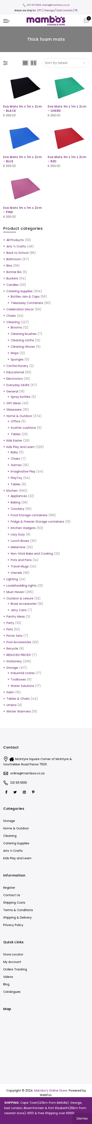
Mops (15, 353)
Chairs (11, 316)
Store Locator (13, 954)
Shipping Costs (14, 902)
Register (9, 888)
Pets (9, 629)
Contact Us (11, 895)
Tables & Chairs (18, 699)
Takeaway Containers (27, 303)
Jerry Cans (19, 610)
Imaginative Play (23, 471)
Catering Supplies (19, 291)
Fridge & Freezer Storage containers (37, 521)
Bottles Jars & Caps (25, 296)
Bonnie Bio (14, 272)
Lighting (12, 579)
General (12, 391)
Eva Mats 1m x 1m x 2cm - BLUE (22, 159)
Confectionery (17, 366)
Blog (6, 984)
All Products (15, 240)
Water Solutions (22, 686)
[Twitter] (15, 792)
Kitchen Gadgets (23, 528)
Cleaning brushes (24, 334)
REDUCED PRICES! (18, 655)
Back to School (17, 253)
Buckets (12, 278)
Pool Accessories (18, 642)
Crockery (17, 509)
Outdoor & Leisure (19, 598)
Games (16, 465)
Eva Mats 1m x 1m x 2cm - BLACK (22, 108)
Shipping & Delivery (17, 917)
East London (64, 10)
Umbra (11, 705)
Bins (9, 265)
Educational (15, 372)
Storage (12, 668)
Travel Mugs (20, 566)
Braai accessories (24, 604)
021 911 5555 (34, 5)
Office (15, 421)
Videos (8, 977)
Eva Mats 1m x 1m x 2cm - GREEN (67, 108)
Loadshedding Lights (21, 585)
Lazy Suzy (18, 534)
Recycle (12, 648)
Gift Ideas (13, 403)
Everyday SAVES (18, 385)
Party (10, 623)
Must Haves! (15, 592)
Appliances (19, 496)
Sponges (17, 359)
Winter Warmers (18, 711)
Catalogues (12, 992)
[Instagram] (25, 792)
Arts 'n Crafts (16, 246)
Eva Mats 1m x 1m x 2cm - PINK (22, 210)
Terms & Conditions (18, 910)
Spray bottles (20, 397)
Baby (14, 452)
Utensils (16, 573)
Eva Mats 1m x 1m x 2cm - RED (67, 159)
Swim (10, 692)
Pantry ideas (15, 616)
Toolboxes (18, 679)
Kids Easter (14, 440)
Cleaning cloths (22, 340)
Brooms (16, 327)
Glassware (14, 409)
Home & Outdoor (19, 416)
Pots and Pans (21, 560)
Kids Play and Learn (20, 447)
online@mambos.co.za (56, 5)
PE (76, 10)
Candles (12, 285)
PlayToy (16, 478)
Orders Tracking (15, 969)
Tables (16, 434)
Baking (15, 502)
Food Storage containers (29, 515)
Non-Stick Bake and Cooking (32, 553)
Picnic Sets (14, 636)
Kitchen (12, 491)
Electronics (14, 379)
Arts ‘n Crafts (13, 851)
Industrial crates (23, 673)
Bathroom (13, 259)
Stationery (14, 661)
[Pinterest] (34, 792)
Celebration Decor (20, 309)
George (49, 10)
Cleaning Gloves (23, 347)
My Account (12, 962)
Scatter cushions (23, 428)
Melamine (18, 547)
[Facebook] (6, 792)
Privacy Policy (13, 925)
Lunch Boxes (20, 541)
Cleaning (13, 322)
